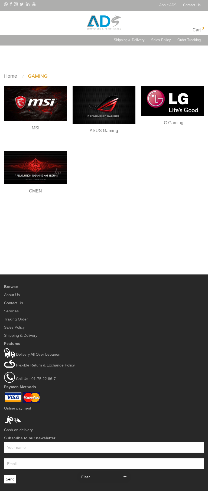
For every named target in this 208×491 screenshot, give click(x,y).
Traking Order (16, 319)
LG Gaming (172, 122)
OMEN (35, 191)
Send (10, 479)
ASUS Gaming (104, 130)
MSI (35, 128)
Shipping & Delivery (129, 40)
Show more (35, 135)
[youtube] (34, 5)
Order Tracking (189, 40)
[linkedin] (28, 5)
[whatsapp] (6, 5)
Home (10, 76)
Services (11, 311)
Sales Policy (161, 40)
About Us (12, 295)
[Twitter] (22, 5)
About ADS (168, 5)
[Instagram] (16, 5)
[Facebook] (11, 5)
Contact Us (192, 5)
